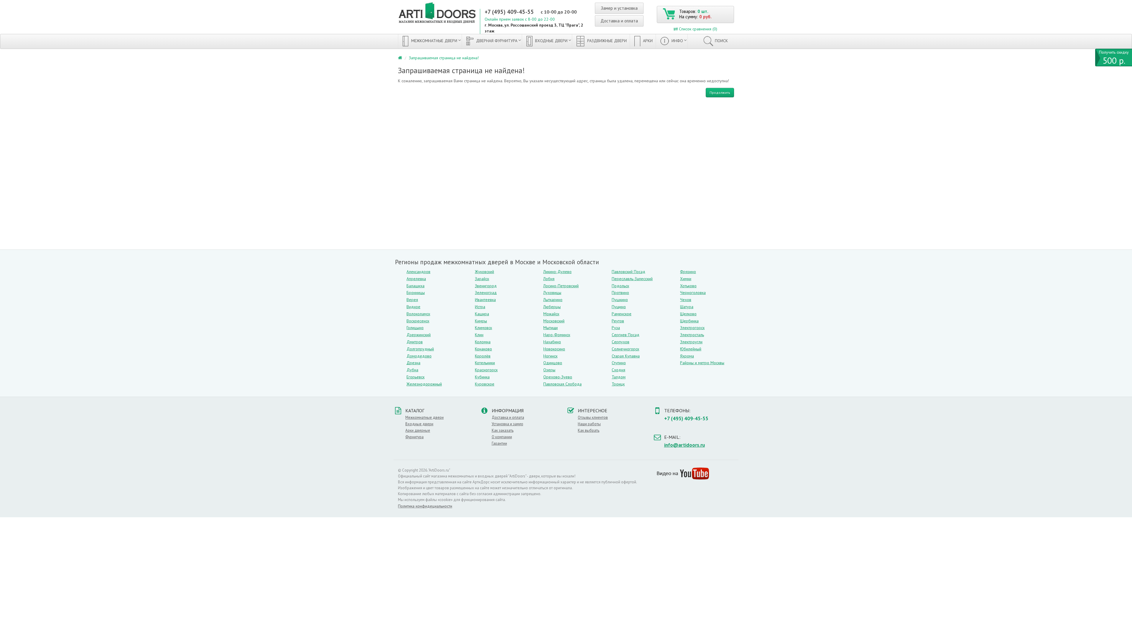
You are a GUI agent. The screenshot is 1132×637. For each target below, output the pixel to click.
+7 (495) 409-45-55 (509, 11)
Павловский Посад (628, 271)
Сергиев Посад (625, 334)
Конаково (483, 349)
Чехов (685, 299)
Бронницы (416, 292)
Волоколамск (418, 313)
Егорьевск (415, 377)
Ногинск (550, 356)
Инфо (676, 40)
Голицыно (415, 327)
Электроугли (691, 341)
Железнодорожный (424, 384)
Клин (479, 334)
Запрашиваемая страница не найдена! (444, 57)
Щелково (688, 313)
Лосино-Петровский (561, 285)
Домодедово (419, 356)
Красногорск (486, 369)
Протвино (620, 292)
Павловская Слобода (562, 384)
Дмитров (415, 341)
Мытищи (550, 327)
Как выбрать (588, 430)
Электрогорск (692, 327)
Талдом (619, 377)
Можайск (551, 313)
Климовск (483, 327)
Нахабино (552, 341)
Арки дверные (417, 430)
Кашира (482, 313)
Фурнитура (414, 436)
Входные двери (550, 40)
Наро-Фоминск (556, 334)
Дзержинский (419, 334)
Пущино (619, 306)
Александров (418, 271)
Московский (554, 321)
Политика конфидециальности (425, 506)
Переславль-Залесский (632, 278)
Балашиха (415, 285)
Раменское (621, 313)
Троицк (618, 384)
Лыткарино (552, 299)
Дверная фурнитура (496, 40)
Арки (647, 40)
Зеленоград (486, 292)
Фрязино (688, 271)
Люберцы (552, 306)
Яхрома (687, 356)
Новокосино (554, 349)
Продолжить (720, 92)
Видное (413, 306)
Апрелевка (416, 278)
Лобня (549, 278)
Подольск (620, 285)
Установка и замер (507, 423)
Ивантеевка (485, 299)
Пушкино (620, 299)
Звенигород (486, 285)
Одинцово (552, 362)
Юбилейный (690, 349)
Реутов (618, 321)
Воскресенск (418, 321)
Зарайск (482, 278)
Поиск (721, 40)
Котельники (485, 362)
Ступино (619, 362)
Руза (616, 327)
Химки (685, 278)
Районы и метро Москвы (702, 362)
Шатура (686, 306)
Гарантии (499, 443)
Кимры (481, 321)
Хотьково (688, 285)
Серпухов (620, 341)
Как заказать (503, 430)
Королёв (483, 356)
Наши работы (589, 423)
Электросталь (692, 334)
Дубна (412, 369)
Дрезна (413, 362)
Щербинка (689, 321)
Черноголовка (693, 292)
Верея (412, 299)
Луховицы (552, 292)
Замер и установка (619, 8)
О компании (502, 436)
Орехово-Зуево (557, 377)
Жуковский (484, 271)
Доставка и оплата (619, 21)
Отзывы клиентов (593, 417)
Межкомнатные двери (433, 40)
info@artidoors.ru (684, 445)
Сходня (618, 369)
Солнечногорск (625, 349)
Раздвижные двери (606, 40)
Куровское (484, 384)
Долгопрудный (420, 349)
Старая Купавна (626, 356)
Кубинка (482, 377)
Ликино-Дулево (557, 271)
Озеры (549, 369)
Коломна (483, 341)
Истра (480, 306)
